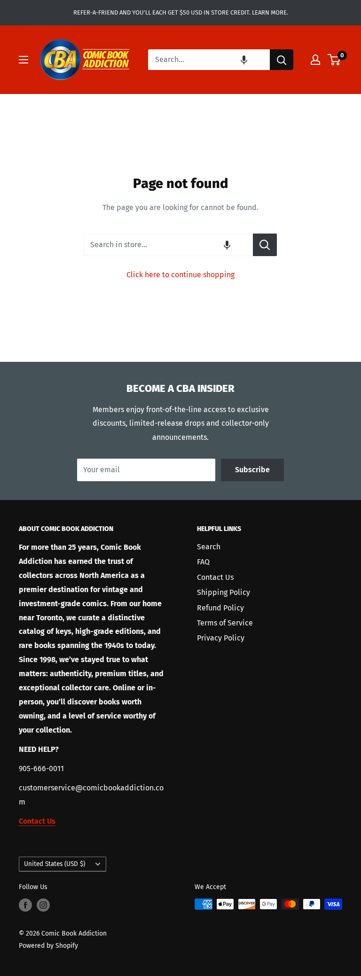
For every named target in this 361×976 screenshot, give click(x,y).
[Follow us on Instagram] (43, 905)
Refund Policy (220, 607)
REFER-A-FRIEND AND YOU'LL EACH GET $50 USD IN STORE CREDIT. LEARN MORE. (180, 12)
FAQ (203, 561)
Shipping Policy (223, 592)
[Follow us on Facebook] (25, 905)
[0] (334, 59)
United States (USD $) (54, 864)
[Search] (281, 59)
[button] (244, 59)
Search (208, 546)
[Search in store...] (265, 245)
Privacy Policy (220, 637)
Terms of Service (225, 622)
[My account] (315, 60)
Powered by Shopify (48, 946)
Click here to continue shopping (180, 274)
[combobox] (209, 59)
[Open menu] (23, 59)
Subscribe (252, 469)
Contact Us (215, 577)
